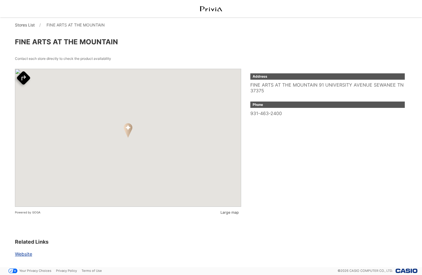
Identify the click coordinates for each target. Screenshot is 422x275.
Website (23, 254)
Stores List (25, 24)
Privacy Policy (66, 271)
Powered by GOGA (27, 212)
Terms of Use (92, 271)
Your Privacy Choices (35, 271)
